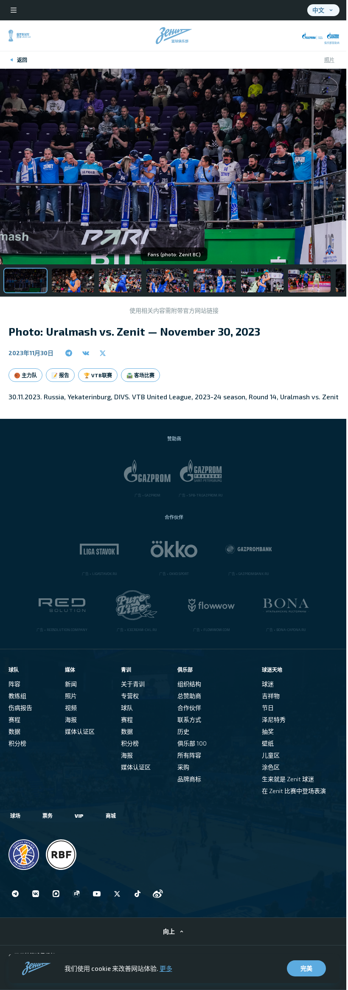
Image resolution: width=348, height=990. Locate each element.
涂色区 (271, 767)
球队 (127, 707)
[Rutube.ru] (76, 893)
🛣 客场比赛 (140, 375)
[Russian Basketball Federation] (61, 854)
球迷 (268, 683)
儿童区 (271, 755)
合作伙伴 (189, 707)
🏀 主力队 (25, 375)
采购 (183, 767)
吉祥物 (271, 695)
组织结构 (189, 683)
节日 (268, 707)
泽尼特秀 (274, 719)
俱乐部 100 (192, 743)
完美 (306, 968)
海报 (71, 719)
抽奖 (268, 731)
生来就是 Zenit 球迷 (288, 778)
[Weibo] (158, 893)
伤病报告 (20, 707)
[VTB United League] (23, 854)
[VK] (35, 893)
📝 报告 (60, 375)
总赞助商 (189, 695)
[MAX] (56, 893)
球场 (15, 816)
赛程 (14, 719)
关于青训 (133, 683)
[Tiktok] (137, 893)
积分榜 (17, 743)
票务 (47, 816)
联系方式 (189, 719)
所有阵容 (189, 755)
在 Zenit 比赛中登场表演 (294, 790)
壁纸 (268, 743)
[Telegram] (15, 893)
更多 (166, 968)
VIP (79, 816)
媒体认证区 (80, 731)
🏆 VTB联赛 (98, 375)
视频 (71, 707)
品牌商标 (189, 778)
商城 (111, 816)
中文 (318, 10)
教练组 (17, 695)
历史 (183, 731)
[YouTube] (97, 893)
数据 (14, 731)
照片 (329, 60)
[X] (117, 893)
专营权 (130, 695)
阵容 (14, 683)
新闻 (71, 683)
